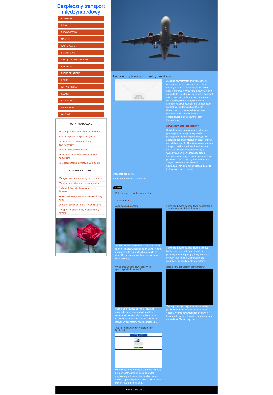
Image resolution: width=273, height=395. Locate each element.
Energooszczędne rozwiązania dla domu (79, 162)
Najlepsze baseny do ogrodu (73, 149)
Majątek (65, 39)
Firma (64, 25)
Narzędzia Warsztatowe (74, 59)
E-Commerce (68, 52)
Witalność (67, 100)
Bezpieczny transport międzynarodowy (185, 266)
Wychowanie (68, 45)
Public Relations (70, 73)
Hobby (64, 80)
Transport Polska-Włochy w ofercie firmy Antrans (79, 211)
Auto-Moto (67, 66)
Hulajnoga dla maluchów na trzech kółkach (80, 131)
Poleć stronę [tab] (121, 193)
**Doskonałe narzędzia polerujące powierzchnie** (76, 143)
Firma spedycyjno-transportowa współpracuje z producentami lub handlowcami (189, 207)
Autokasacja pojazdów (126, 205)
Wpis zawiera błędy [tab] (143, 193)
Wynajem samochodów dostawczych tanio (80, 183)
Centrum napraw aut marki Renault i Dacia (80, 204)
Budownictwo (69, 32)
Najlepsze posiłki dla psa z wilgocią (77, 136)
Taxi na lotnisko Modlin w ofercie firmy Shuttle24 (78, 189)
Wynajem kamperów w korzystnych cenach (80, 178)
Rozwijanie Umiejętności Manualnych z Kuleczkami (78, 156)
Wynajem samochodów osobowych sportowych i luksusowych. (133, 268)
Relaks (65, 93)
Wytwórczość (69, 86)
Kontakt (65, 114)
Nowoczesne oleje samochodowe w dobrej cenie (80, 198)
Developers (67, 107)
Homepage (66, 18)
